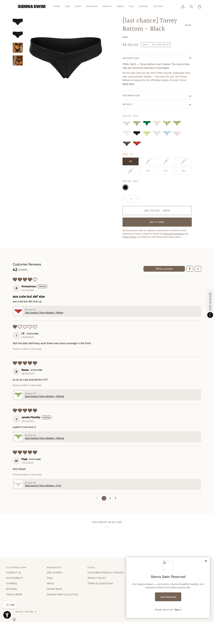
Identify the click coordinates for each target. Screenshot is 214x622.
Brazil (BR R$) (24, 611)
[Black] (138, 134)
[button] (78, 6)
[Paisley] (137, 144)
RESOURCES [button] (54, 567)
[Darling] (128, 134)
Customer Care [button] (16, 567)
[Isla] (168, 124)
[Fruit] (128, 124)
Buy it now (157, 222)
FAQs (50, 577)
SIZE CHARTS (54, 572)
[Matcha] (178, 124)
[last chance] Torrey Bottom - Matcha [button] (44, 396)
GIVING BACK (54, 589)
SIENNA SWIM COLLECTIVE (62, 594)
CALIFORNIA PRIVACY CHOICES (105, 572)
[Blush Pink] (178, 134)
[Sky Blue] (168, 134)
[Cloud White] (158, 134)
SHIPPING (11, 583)
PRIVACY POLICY (96, 577)
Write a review (164, 268)
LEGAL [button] (91, 567)
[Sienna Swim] (32, 6)
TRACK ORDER (14, 594)
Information (131, 95)
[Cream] (158, 124)
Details (127, 104)
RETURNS (11, 589)
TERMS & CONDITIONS (100, 583)
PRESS (50, 583)
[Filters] (189, 269)
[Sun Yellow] (148, 134)
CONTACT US (13, 572)
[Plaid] (138, 124)
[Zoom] (65, 58)
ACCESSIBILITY (14, 577)
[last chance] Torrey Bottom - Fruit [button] (43, 485)
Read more (128, 83)
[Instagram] (14, 619)
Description (131, 58)
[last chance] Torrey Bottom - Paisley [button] (44, 312)
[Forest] (148, 124)
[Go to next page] (116, 498)
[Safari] (128, 144)
